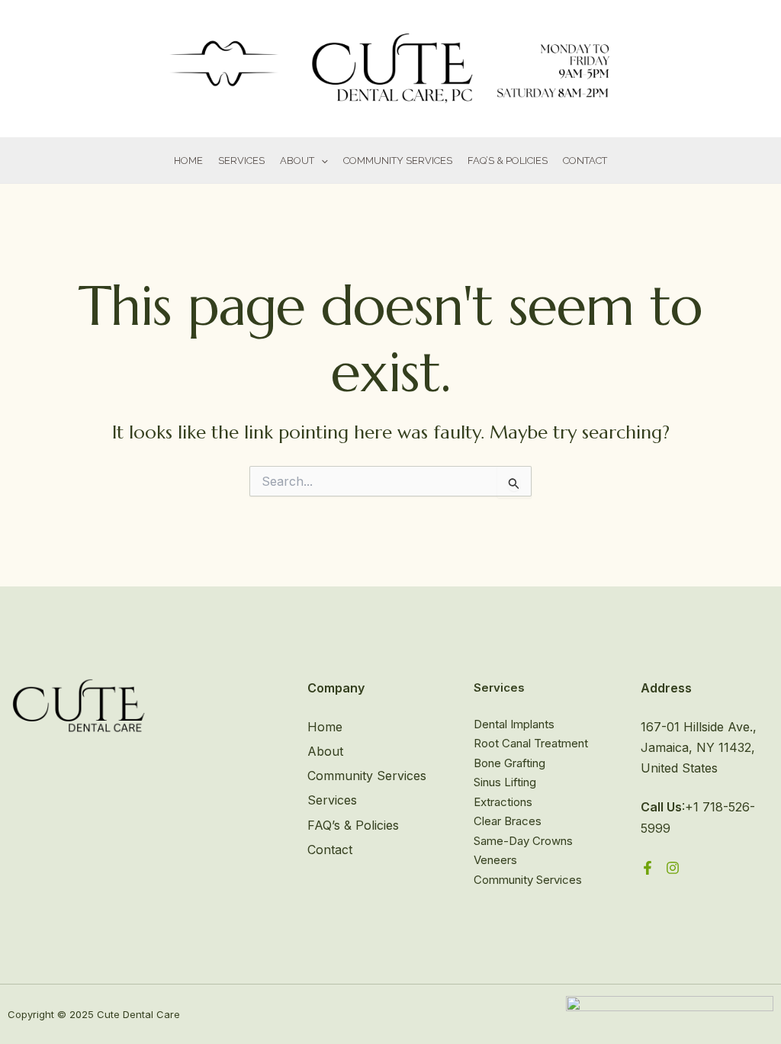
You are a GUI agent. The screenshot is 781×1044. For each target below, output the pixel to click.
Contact (585, 160)
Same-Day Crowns (523, 841)
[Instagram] (673, 868)
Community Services (397, 160)
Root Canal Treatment (531, 743)
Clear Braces (508, 821)
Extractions (503, 802)
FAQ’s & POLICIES (508, 160)
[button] (321, 161)
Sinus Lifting (505, 782)
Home (188, 160)
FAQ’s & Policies (353, 825)
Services (241, 160)
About (297, 160)
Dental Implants (514, 724)
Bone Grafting (509, 763)
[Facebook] (647, 868)
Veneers (495, 860)
